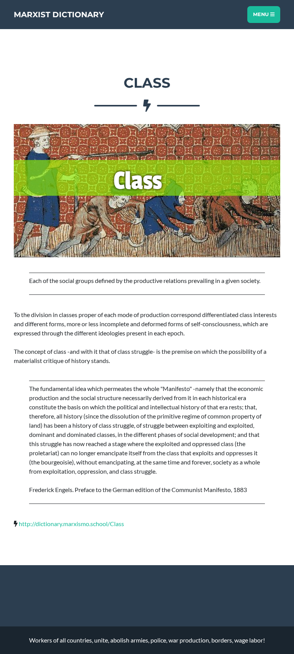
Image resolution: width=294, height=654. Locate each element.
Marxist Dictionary (59, 14)
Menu (261, 14)
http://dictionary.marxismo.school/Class (71, 523)
